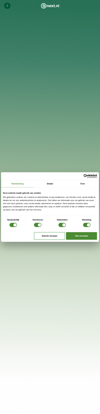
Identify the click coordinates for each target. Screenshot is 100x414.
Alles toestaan (81, 236)
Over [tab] (82, 184)
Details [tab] (50, 184)
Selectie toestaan (49, 236)
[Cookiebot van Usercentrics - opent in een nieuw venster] (85, 176)
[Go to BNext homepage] (50, 6)
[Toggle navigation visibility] (7, 6)
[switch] (37, 225)
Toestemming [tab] (17, 184)
